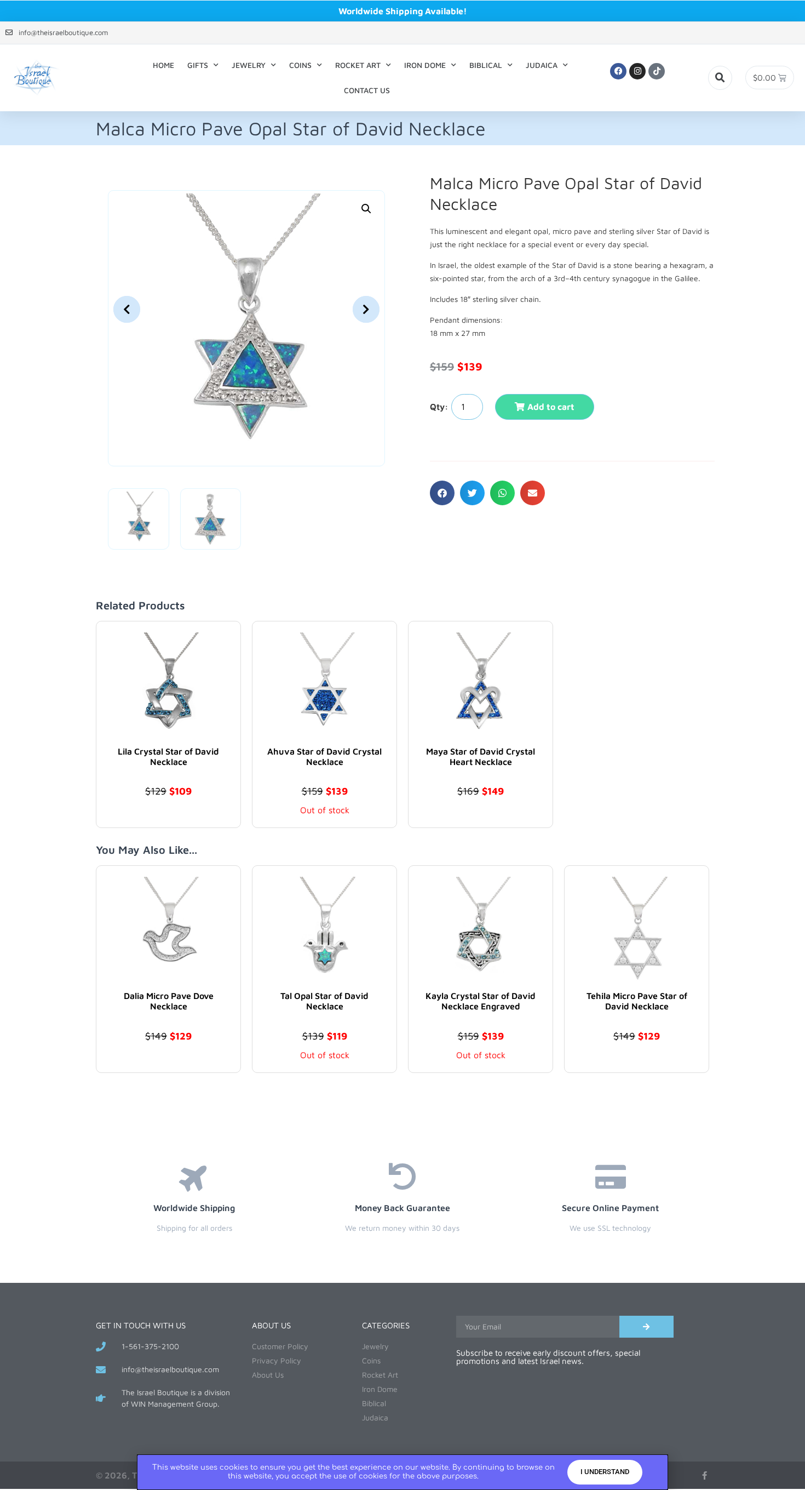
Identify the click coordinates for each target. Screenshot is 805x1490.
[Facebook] (618, 71)
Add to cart (550, 407)
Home (163, 65)
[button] (720, 78)
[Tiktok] (656, 71)
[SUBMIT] (646, 1327)
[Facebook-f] (704, 1475)
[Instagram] (637, 71)
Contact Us (367, 90)
